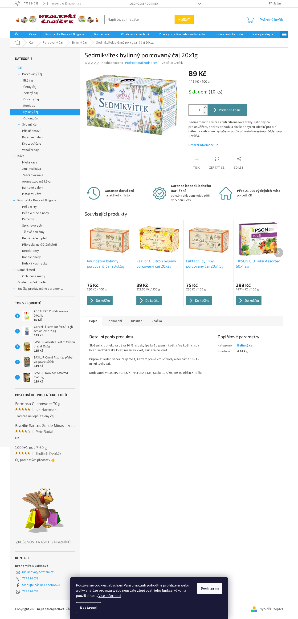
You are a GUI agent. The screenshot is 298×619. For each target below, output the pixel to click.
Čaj (19, 67)
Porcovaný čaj (32, 74)
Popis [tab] (93, 321)
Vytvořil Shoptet (271, 609)
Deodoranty (30, 250)
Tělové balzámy (33, 232)
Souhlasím (210, 588)
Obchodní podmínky (144, 4)
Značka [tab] (157, 321)
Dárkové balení (32, 137)
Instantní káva (31, 194)
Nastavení (88, 607)
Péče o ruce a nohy (35, 213)
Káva (20, 156)
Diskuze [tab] (136, 321)
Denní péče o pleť (34, 238)
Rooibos (29, 105)
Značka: (172, 63)
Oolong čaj (30, 118)
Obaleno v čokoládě (31, 282)
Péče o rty (29, 206)
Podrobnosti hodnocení (141, 63)
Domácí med (26, 270)
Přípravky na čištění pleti (39, 244)
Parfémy (28, 219)
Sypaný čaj (29, 124)
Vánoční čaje (31, 150)
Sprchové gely (32, 225)
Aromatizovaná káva (36, 181)
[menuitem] (17, 34)
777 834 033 (30, 578)
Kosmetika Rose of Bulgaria (36, 200)
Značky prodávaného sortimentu (40, 288)
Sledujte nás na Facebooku (41, 585)
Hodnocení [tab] (114, 321)
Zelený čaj (30, 93)
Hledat (184, 19)
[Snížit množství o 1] (205, 112)
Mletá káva (29, 162)
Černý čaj (29, 87)
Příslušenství (31, 131)
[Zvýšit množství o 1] (205, 107)
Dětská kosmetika (35, 263)
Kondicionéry (31, 257)
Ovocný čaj (31, 99)
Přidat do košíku (230, 110)
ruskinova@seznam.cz (38, 572)
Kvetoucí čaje (31, 143)
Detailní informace (201, 145)
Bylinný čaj (30, 112)
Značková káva (32, 175)
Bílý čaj (28, 80)
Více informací (109, 595)
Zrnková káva (31, 169)
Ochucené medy (33, 276)
